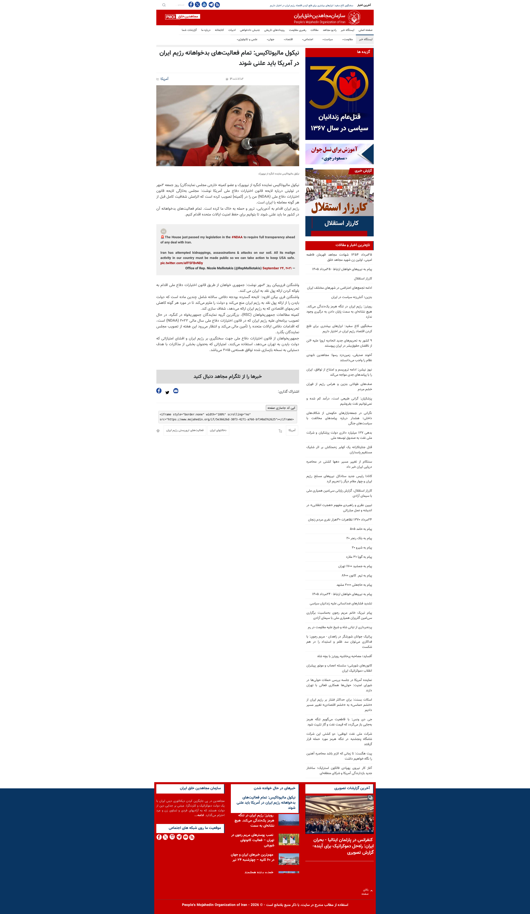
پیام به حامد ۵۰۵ (361, 529)
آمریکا (164, 79)
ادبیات (232, 30)
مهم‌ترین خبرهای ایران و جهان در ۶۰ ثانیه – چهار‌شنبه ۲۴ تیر (252, 858)
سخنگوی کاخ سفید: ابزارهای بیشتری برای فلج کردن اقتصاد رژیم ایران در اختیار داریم (339, 329)
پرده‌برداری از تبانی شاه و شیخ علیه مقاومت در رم (340, 627)
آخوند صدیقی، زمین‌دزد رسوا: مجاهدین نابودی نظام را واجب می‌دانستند (339, 358)
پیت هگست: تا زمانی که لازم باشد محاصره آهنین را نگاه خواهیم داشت (339, 756)
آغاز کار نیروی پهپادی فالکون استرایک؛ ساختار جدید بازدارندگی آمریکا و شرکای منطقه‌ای (339, 771)
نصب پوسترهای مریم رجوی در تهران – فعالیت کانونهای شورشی (252, 841)
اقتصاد (288, 39)
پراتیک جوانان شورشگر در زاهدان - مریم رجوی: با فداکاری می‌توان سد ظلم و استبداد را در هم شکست (339, 642)
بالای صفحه (366, 890)
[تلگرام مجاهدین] (211, 4)
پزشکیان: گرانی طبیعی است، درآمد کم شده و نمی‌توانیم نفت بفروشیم (339, 401)
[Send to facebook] (159, 390)
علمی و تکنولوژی (247, 39)
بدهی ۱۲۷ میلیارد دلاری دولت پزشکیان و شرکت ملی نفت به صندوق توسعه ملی (339, 435)
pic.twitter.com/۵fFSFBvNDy (181, 263)
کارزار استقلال (363, 278)
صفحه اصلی (365, 30)
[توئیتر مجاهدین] (197, 4)
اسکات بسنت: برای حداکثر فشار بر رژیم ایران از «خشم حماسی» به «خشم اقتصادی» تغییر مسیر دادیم (339, 705)
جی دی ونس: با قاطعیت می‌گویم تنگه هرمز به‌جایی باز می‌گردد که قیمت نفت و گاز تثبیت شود (339, 722)
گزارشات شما (189, 30)
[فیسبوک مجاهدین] (191, 4)
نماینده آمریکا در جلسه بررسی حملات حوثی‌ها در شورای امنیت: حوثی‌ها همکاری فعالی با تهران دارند (339, 685)
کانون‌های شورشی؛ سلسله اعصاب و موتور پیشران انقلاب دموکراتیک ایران (339, 668)
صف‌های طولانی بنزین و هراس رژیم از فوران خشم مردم (339, 387)
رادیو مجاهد (329, 30)
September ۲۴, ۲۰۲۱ (277, 268)
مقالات (314, 30)
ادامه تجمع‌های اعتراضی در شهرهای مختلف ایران (339, 288)
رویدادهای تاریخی (274, 30)
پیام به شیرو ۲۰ (362, 547)
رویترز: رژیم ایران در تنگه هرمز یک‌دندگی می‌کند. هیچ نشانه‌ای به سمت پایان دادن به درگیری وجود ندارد (339, 312)
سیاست (327, 39)
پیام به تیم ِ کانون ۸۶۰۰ (357, 575)
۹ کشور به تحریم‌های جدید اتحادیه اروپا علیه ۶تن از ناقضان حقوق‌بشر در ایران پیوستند (310, 5)
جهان (270, 39)
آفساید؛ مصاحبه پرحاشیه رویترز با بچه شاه (344, 656)
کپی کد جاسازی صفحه (281, 408)
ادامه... (199, 815)
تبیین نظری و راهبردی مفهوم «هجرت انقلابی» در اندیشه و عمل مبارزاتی (339, 508)
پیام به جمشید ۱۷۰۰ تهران (355, 566)
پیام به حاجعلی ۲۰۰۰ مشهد (354, 585)
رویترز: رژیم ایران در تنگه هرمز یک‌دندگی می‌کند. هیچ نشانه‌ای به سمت (254, 822)
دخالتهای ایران (218, 430)
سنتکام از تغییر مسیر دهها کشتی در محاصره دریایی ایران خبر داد (339, 464)
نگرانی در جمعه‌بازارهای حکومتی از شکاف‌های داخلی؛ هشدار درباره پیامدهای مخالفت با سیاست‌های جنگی (339, 418)
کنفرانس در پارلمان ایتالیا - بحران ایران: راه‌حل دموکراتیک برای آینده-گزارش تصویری (343, 846)
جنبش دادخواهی (250, 30)
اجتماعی (307, 39)
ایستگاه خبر (347, 30)
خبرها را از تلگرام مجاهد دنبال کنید (228, 377)
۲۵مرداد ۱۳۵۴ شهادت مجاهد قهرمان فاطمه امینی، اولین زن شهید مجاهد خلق (339, 257)
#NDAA (237, 237)
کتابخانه (219, 30)
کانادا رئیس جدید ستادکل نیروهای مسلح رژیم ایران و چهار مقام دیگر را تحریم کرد (339, 479)
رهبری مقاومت (297, 30)
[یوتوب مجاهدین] (204, 4)
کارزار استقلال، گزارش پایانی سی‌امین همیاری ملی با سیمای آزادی (339, 493)
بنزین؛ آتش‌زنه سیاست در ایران (351, 297)
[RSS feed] (217, 5)
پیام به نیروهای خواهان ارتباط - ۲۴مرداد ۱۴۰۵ (342, 594)
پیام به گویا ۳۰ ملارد (359, 557)
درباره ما (206, 30)
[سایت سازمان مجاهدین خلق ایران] (265, 17)
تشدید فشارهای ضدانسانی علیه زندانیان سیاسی (341, 603)
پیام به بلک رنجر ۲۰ (359, 538)
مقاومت (347, 39)
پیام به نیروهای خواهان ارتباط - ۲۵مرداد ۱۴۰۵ (342, 269)
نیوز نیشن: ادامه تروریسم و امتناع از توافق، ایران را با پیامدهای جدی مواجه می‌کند (339, 372)
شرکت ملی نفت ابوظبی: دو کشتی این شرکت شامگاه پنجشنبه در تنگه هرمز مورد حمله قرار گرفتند (339, 739)
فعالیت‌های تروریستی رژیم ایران (185, 430)
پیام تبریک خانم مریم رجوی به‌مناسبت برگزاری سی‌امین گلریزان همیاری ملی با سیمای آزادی (339, 615)
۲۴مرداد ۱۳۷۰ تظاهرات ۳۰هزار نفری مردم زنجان (340, 519)
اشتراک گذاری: (288, 392)
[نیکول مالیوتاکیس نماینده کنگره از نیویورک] (227, 125)
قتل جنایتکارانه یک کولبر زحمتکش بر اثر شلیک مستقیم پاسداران (339, 450)
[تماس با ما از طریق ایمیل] (185, 837)
